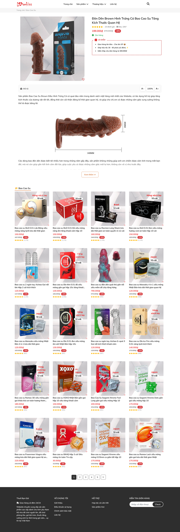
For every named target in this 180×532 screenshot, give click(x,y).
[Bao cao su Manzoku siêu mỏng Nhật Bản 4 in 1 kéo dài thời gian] (32, 322)
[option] (52, 48)
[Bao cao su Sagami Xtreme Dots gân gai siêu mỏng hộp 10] (146, 378)
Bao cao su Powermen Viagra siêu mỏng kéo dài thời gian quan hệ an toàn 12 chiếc (30, 457)
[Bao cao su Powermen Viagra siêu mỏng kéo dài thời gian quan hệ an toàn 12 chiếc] (32, 435)
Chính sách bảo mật (62, 511)
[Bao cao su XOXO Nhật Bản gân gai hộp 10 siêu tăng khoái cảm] (70, 378)
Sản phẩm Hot (98, 507)
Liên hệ (57, 515)
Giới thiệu (58, 503)
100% (150, 88)
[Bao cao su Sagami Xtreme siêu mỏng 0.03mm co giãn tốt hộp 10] (108, 435)
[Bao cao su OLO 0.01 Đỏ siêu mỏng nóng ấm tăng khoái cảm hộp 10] (70, 208)
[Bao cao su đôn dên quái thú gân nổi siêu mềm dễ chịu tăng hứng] (108, 265)
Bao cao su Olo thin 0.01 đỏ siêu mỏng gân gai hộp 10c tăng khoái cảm (68, 287)
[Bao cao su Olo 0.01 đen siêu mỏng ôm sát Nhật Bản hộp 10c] (70, 322)
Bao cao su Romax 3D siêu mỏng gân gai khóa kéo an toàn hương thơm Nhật (32, 400)
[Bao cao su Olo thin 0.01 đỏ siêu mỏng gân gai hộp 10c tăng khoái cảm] (70, 265)
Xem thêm (89, 174)
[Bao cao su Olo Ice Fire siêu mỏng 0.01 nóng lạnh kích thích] (146, 322)
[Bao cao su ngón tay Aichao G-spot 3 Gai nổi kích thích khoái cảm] (108, 322)
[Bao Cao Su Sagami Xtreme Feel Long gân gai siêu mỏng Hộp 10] (108, 378)
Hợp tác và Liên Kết (100, 503)
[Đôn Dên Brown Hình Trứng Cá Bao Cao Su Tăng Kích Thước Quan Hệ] (52, 48)
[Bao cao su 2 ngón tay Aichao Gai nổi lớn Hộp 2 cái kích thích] (32, 265)
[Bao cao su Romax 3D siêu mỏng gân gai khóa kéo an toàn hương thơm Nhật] (32, 378)
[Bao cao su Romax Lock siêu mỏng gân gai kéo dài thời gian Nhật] (146, 435)
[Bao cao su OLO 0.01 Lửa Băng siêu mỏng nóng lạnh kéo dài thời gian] (32, 208)
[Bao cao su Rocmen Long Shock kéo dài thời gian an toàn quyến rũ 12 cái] (108, 208)
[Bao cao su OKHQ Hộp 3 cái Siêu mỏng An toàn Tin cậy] (70, 435)
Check (158, 504)
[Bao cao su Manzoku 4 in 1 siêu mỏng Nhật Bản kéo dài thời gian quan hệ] (146, 265)
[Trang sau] (103, 477)
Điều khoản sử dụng (62, 507)
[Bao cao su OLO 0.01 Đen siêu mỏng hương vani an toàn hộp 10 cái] (146, 208)
